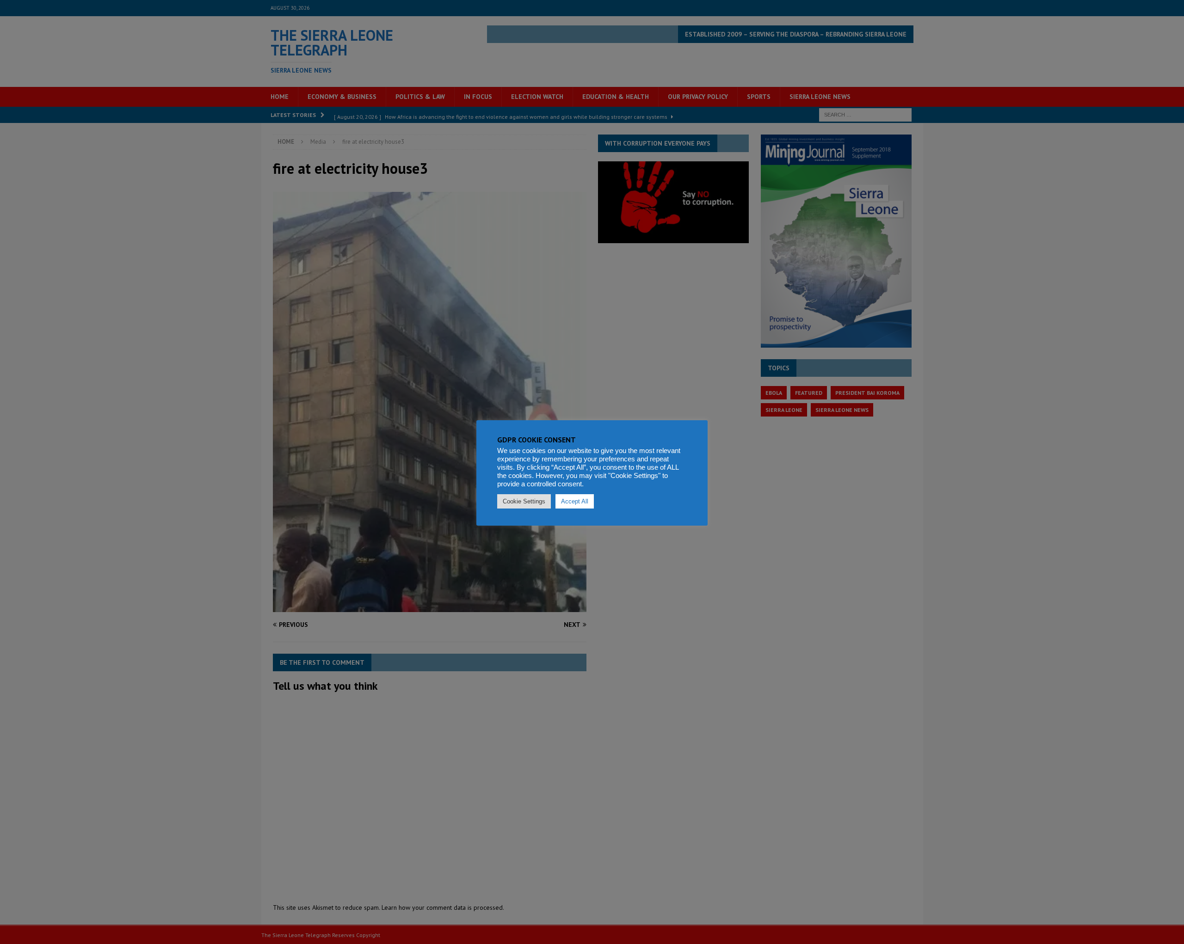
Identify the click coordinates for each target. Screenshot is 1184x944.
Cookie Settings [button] (524, 501)
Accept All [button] (574, 501)
